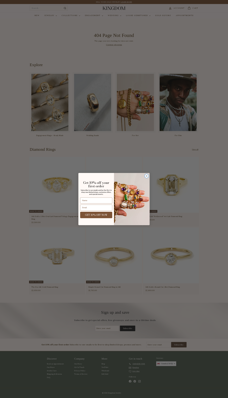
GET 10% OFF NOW (96, 215)
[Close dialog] (147, 176)
